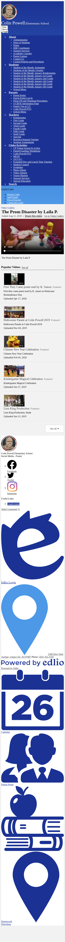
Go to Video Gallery (54, 216)
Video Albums (20, 172)
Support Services (21, 50)
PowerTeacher (14, 200)
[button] (12, 36)
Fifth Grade (18, 131)
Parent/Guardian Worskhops (26, 151)
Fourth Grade (19, 128)
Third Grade (19, 126)
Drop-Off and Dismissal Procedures (30, 101)
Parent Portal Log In (23, 98)
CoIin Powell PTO (22, 109)
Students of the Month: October (28, 70)
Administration (20, 40)
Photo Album (19, 170)
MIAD (16, 156)
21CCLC (17, 159)
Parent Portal (19, 95)
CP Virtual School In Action (26, 148)
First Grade (18, 120)
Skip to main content (11, 2)
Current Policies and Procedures (28, 61)
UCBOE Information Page (26, 103)
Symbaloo (18, 167)
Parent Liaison (20, 56)
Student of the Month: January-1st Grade (32, 76)
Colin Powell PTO (22, 153)
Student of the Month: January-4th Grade (32, 84)
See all (25, 267)
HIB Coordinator (21, 48)
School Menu (19, 89)
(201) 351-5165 (46, 657)
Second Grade (20, 123)
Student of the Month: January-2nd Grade (33, 78)
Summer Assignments (23, 142)
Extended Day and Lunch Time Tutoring (32, 162)
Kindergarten (19, 117)
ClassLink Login (15, 202)
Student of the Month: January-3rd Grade (33, 81)
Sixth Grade (19, 134)
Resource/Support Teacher (26, 139)
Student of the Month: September (29, 67)
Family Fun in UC (22, 106)
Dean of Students (21, 42)
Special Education (22, 181)
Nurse (16, 45)
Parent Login (13, 194)
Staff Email (12, 197)
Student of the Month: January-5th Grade (32, 86)
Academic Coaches (22, 53)
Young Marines (20, 175)
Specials (17, 137)
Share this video (33, 216)
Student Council (21, 164)
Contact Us (18, 59)
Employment (13, 504)
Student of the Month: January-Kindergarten (34, 73)
